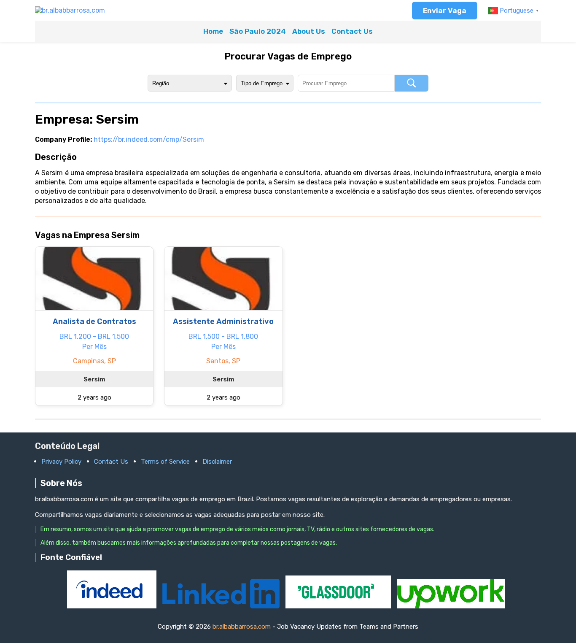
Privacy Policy (61, 461)
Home (213, 31)
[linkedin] (221, 606)
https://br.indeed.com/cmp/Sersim (149, 139)
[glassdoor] (339, 606)
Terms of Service (165, 461)
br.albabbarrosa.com (242, 626)
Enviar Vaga (444, 10)
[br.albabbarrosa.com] (70, 10)
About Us (308, 31)
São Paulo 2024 (257, 31)
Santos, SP (223, 361)
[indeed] (112, 606)
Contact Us (352, 31)
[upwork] (451, 606)
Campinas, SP (94, 361)
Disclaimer (217, 461)
